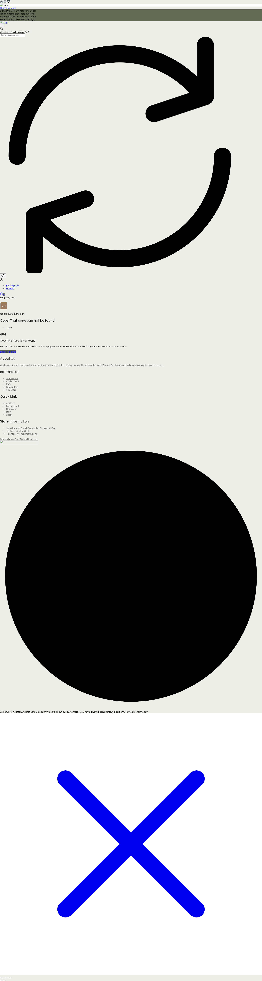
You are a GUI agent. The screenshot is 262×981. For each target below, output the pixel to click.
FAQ (8, 384)
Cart (8, 411)
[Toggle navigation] (2, 25)
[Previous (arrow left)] (1, 980)
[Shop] (5, 2)
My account (12, 406)
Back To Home (8, 351)
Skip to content (8, 8)
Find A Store (12, 381)
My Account (12, 285)
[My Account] (1, 280)
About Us (11, 389)
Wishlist (10, 288)
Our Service (12, 378)
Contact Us (12, 387)
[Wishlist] (8, 2)
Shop (9, 414)
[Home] (1, 2)
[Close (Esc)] (10, 977)
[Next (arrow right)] (4, 980)
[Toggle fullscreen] (4, 977)
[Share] (7, 977)
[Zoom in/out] (1, 977)
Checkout (11, 409)
